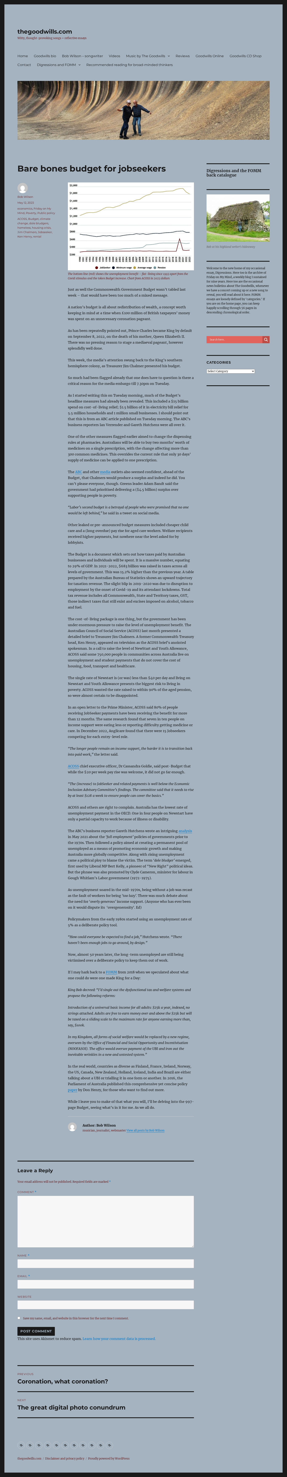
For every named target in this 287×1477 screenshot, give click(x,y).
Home (22, 56)
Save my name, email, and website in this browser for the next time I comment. (76, 1318)
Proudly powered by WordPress (109, 1458)
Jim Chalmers (27, 232)
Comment (27, 1192)
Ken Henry (24, 236)
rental (37, 236)
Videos (114, 56)
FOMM (111, 972)
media (105, 472)
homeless (24, 227)
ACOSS (73, 766)
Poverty (31, 213)
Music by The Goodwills (145, 56)
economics (24, 208)
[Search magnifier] (266, 339)
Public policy (46, 213)
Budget (33, 218)
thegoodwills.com (44, 31)
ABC (78, 472)
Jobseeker (45, 232)
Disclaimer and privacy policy (64, 1458)
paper (72, 1090)
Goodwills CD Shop (246, 56)
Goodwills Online (210, 56)
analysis (185, 831)
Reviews (183, 56)
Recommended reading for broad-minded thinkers (129, 65)
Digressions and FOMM (56, 65)
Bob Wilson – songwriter (82, 56)
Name (23, 1255)
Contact (24, 65)
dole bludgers (38, 223)
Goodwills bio (45, 56)
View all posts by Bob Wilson (145, 1130)
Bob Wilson (25, 196)
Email (23, 1276)
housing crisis (41, 227)
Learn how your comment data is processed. (119, 1339)
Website (24, 1296)
